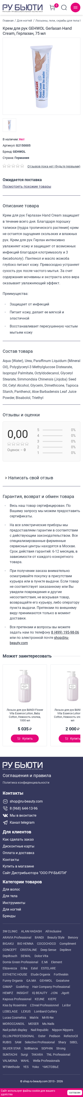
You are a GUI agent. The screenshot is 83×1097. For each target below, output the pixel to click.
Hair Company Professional (51, 987)
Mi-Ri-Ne (48, 1017)
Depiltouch (10, 956)
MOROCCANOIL (14, 1023)
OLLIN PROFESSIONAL (19, 1036)
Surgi (24, 1054)
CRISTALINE (28, 950)
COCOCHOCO (46, 943)
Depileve (65, 950)
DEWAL (26, 956)
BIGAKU (8, 943)
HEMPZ (8, 993)
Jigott (65, 993)
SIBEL (74, 1042)
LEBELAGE (10, 1011)
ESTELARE (48, 968)
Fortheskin (61, 974)
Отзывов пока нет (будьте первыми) (53, 166)
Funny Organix (13, 980)
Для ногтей (12, 909)
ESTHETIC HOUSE (15, 974)
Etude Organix (40, 974)
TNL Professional (58, 1054)
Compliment (68, 943)
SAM (18, 1042)
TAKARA (37, 1054)
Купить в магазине (18, 866)
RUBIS (7, 1042)
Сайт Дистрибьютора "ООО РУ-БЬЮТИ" (35, 873)
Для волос (11, 889)
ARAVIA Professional (17, 937)
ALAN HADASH (31, 931)
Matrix (34, 1017)
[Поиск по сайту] (64, 7)
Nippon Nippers (62, 1030)
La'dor (66, 1005)
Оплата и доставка (18, 853)
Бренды (9, 916)
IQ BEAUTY (39, 993)
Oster (42, 1036)
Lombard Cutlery (45, 1011)
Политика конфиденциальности (26, 782)
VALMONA (10, 1060)
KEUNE (39, 999)
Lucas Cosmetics (14, 1017)
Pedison (54, 1036)
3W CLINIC (10, 931)
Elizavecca (10, 968)
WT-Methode (11, 1067)
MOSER (33, 1023)
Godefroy (22, 987)
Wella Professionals (46, 1060)
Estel (34, 968)
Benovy (73, 937)
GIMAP (7, 987)
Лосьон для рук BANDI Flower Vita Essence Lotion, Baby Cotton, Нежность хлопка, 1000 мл (25, 715)
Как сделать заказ (18, 840)
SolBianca (31, 1048)
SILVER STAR (12, 1048)
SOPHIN (47, 1048)
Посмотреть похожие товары (27, 187)
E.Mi (45, 962)
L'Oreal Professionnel (44, 1005)
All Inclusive (53, 931)
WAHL (25, 1060)
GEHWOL (19, 151)
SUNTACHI (10, 1054)
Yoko (35, 1067)
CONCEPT (10, 950)
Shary (62, 1042)
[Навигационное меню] (75, 7)
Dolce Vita (41, 956)
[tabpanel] (41, 268)
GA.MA (31, 980)
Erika (24, 968)
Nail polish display (15, 1030)
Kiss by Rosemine (15, 1005)
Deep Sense (48, 950)
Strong (61, 1048)
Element (56, 962)
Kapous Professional (17, 999)
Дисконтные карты (18, 846)
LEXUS (26, 1011)
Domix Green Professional (20, 962)
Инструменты (14, 903)
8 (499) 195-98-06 (65, 632)
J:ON (54, 993)
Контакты (11, 860)
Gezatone (62, 980)
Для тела (10, 896)
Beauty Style (55, 937)
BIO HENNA (25, 943)
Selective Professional (40, 1042)
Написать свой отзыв (30, 477)
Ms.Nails (48, 1023)
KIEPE (52, 999)
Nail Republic (39, 1030)
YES (26, 1067)
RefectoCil (71, 1036)
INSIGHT (23, 993)
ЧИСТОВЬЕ (50, 1067)
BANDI (39, 937)
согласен (74, 1092)
